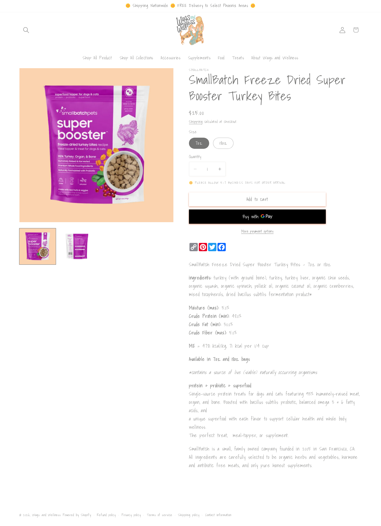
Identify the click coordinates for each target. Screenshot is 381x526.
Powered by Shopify (77, 515)
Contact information (218, 514)
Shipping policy (189, 514)
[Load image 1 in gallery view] (37, 246)
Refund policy (106, 514)
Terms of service (159, 514)
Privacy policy (131, 514)
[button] (26, 30)
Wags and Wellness (46, 515)
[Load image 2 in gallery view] (77, 246)
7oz (199, 142)
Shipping (196, 121)
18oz (223, 142)
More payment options (257, 231)
